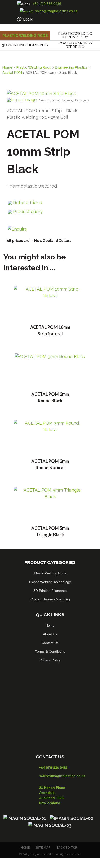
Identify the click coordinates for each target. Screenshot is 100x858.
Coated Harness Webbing (75, 45)
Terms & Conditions (50, 651)
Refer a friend (27, 202)
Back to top (66, 847)
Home (7, 67)
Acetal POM (12, 72)
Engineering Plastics (71, 67)
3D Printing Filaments (25, 45)
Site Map (43, 847)
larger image (24, 99)
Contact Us (50, 643)
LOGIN (28, 19)
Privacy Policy (50, 660)
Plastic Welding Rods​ (50, 573)
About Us (50, 634)
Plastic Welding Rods (25, 35)
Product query (28, 211)
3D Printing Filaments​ (50, 590)
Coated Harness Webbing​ (50, 599)
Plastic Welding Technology (75, 35)
